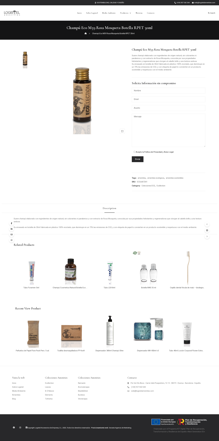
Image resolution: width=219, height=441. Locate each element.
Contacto (150, 13)
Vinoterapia (82, 399)
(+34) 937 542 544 (183, 3)
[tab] (109, 208)
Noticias (139, 13)
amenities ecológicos (155, 178)
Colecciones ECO (148, 186)
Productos (124, 13)
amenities (142, 178)
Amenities (16, 395)
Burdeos (81, 395)
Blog (14, 399)
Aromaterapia (83, 387)
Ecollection (161, 186)
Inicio (79, 13)
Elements (49, 395)
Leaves (48, 387)
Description (109, 208)
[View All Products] (207, 230)
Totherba (48, 399)
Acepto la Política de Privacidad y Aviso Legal (155, 152)
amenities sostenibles (174, 178)
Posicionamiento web (99, 428)
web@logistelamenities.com (204, 3)
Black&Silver (83, 391)
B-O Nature (49, 391)
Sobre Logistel (92, 13)
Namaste (81, 383)
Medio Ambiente (109, 13)
